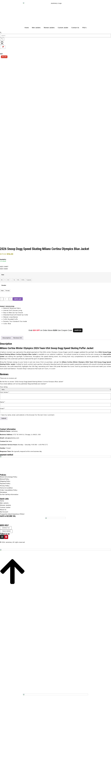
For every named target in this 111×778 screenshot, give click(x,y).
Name (2, 402)
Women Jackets (49, 28)
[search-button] (2, 39)
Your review (4, 392)
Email (2, 408)
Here (10, 441)
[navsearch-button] (0, 33)
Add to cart (17, 299)
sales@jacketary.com (12, 438)
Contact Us (75, 28)
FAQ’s (84, 28)
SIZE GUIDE (4, 269)
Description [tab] (7, 338)
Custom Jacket (63, 28)
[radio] (1, 280)
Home (27, 28)
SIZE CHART (4, 266)
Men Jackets (36, 28)
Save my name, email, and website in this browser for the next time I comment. (28, 415)
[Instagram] (2, 537)
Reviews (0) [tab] (17, 338)
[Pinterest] (6, 537)
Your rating (3, 387)
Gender (3, 285)
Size (2, 274)
